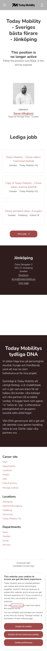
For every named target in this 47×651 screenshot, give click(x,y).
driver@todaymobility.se (23, 279)
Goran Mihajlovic (24, 113)
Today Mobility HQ (12, 518)
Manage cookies (10, 487)
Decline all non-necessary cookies (23, 634)
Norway (6, 544)
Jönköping (7, 501)
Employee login (23, 563)
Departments (9, 466)
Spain (5, 532)
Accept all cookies (23, 626)
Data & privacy (10, 483)
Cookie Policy (17, 605)
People (6, 474)
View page (23, 282)
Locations (7, 470)
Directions (23, 275)
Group (6, 540)
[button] (41, 5)
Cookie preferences (23, 642)
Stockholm (8, 514)
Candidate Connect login (23, 566)
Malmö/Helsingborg (12, 505)
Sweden (7, 536)
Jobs (5, 478)
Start (5, 461)
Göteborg (7, 510)
